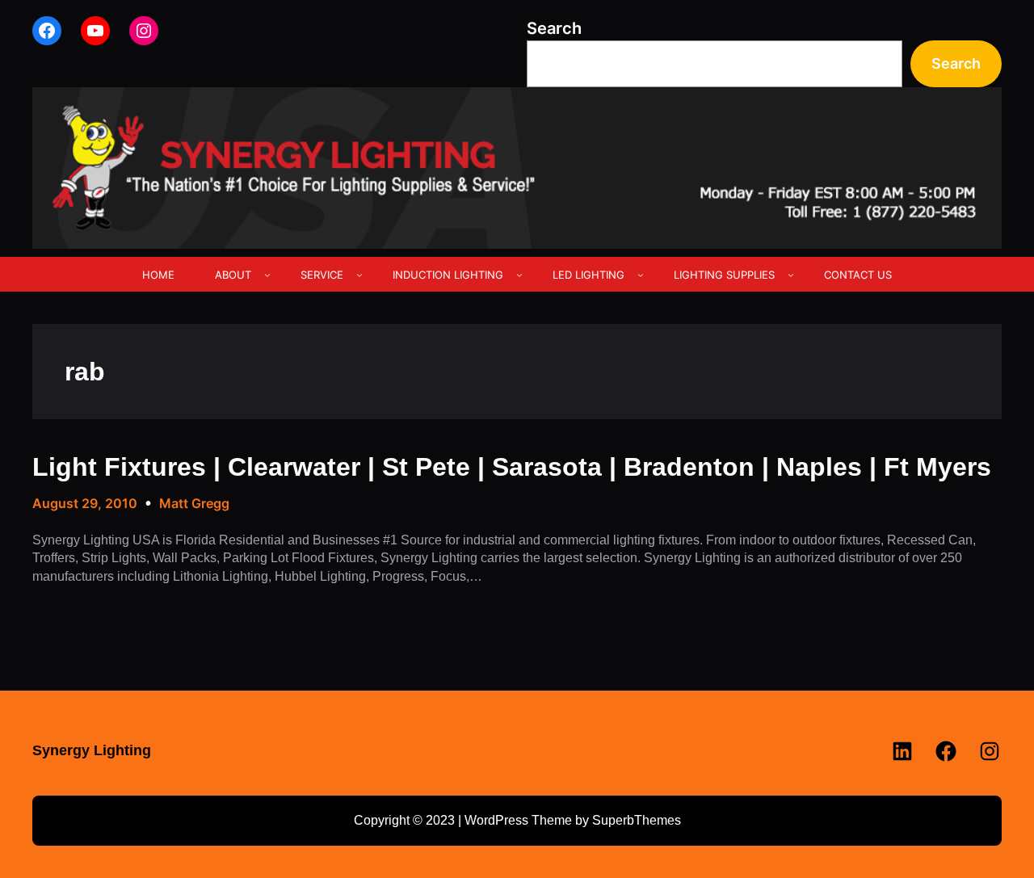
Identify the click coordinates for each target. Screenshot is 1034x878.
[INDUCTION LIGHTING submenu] (519, 274)
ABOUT (233, 274)
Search (554, 28)
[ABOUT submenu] (267, 274)
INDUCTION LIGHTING (448, 274)
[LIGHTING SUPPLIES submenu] (791, 274)
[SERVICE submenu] (359, 274)
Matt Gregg (194, 503)
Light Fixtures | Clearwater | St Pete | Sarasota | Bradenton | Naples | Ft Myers (511, 466)
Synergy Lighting (91, 750)
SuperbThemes (636, 820)
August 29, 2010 (84, 503)
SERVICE (322, 274)
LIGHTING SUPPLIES (724, 274)
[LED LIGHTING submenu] (640, 274)
